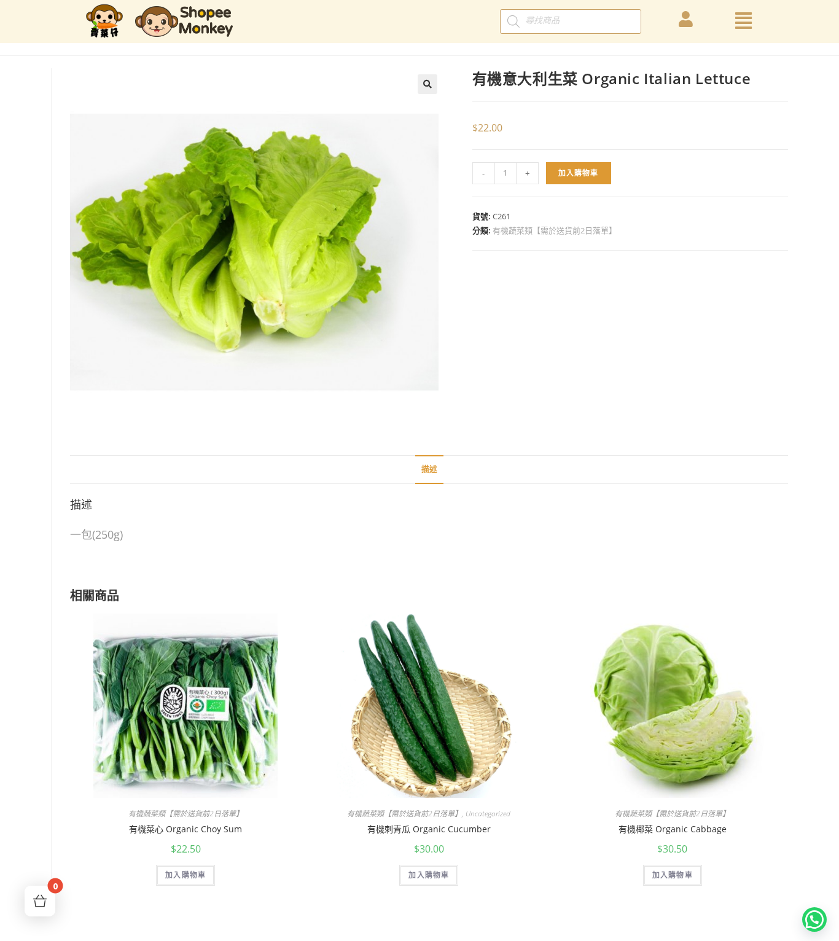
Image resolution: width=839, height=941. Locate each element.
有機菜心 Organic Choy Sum (185, 829)
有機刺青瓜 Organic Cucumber (429, 829)
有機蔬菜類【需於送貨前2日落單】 (555, 230)
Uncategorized (488, 813)
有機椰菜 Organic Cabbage (673, 829)
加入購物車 (578, 173)
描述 (429, 469)
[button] (814, 919)
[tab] (429, 469)
